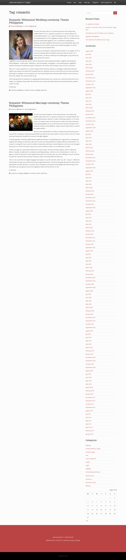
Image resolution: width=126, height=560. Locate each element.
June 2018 (89, 377)
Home (69, 2)
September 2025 (90, 88)
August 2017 (89, 411)
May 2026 (89, 61)
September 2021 (90, 247)
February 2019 (90, 351)
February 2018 (90, 391)
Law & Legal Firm (106, 2)
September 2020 (90, 287)
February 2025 (90, 111)
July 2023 (88, 174)
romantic (27, 90)
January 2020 (89, 314)
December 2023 (90, 157)
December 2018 (90, 357)
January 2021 (89, 274)
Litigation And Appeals (92, 36)
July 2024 (88, 134)
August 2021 (89, 251)
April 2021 (89, 264)
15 (110, 506)
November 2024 (90, 121)
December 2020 (90, 277)
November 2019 (90, 321)
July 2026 (88, 54)
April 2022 (89, 224)
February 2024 (90, 151)
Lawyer (88, 462)
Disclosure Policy (91, 482)
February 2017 (90, 431)
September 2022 (90, 207)
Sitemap (88, 486)
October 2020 (90, 284)
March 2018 (89, 387)
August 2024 (89, 131)
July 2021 (88, 254)
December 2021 (90, 237)
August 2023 (89, 171)
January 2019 (89, 354)
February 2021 (90, 271)
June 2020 (89, 297)
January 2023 (89, 194)
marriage (20, 173)
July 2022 (88, 214)
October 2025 (90, 84)
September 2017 (90, 407)
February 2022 (90, 231)
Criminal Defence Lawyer (93, 449)
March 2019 (89, 347)
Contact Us (89, 479)
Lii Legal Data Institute (92, 24)
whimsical (44, 90)
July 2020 (88, 294)
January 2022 (89, 234)
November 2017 (90, 401)
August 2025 (89, 91)
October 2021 (90, 244)
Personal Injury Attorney (93, 472)
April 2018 (89, 384)
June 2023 (89, 177)
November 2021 (90, 241)
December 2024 (90, 118)
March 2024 (89, 147)
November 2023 (90, 161)
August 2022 (89, 211)
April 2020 (89, 304)
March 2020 (89, 307)
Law (74, 2)
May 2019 (89, 341)
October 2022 (90, 204)
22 (110, 509)
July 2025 (88, 94)
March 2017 (89, 427)
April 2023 (89, 184)
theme (32, 90)
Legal (80, 2)
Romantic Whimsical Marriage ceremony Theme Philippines (39, 104)
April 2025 (89, 104)
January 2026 (89, 74)
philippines (21, 90)
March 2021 (89, 267)
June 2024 (89, 138)
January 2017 (89, 434)
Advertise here (90, 476)
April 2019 (89, 344)
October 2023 (90, 164)
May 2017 (89, 421)
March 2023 (89, 187)
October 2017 (90, 404)
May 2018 (89, 381)
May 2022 (89, 221)
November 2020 (90, 281)
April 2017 (89, 424)
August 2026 (89, 51)
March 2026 (89, 68)
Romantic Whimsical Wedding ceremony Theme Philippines (39, 21)
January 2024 (89, 154)
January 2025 (89, 114)
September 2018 (90, 367)
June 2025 (89, 98)
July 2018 (88, 374)
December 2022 (90, 197)
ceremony (14, 90)
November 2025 (90, 81)
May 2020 (89, 301)
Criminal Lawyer (90, 452)
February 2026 (90, 71)
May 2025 (89, 101)
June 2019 (89, 337)
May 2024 (89, 141)
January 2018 (89, 394)
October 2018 (90, 364)
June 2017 (89, 417)
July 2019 (88, 334)
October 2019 (90, 324)
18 (92, 509)
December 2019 (90, 317)
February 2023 (90, 191)
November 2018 (90, 361)
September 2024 (90, 127)
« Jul (87, 521)
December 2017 (90, 397)
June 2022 (89, 217)
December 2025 (90, 78)
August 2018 (89, 371)
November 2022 (90, 201)
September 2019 (90, 327)
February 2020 (90, 311)
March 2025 (89, 108)
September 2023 (90, 168)
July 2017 (88, 414)
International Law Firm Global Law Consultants (100, 33)
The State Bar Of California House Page (97, 40)
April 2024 (89, 144)
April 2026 (89, 64)
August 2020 (89, 291)
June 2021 (89, 257)
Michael (33, 26)
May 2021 (89, 261)
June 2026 (89, 58)
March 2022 (89, 227)
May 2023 (89, 181)
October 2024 (90, 124)
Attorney (87, 2)
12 (97, 506)
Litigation (95, 2)
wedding (37, 90)
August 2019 (89, 331)
